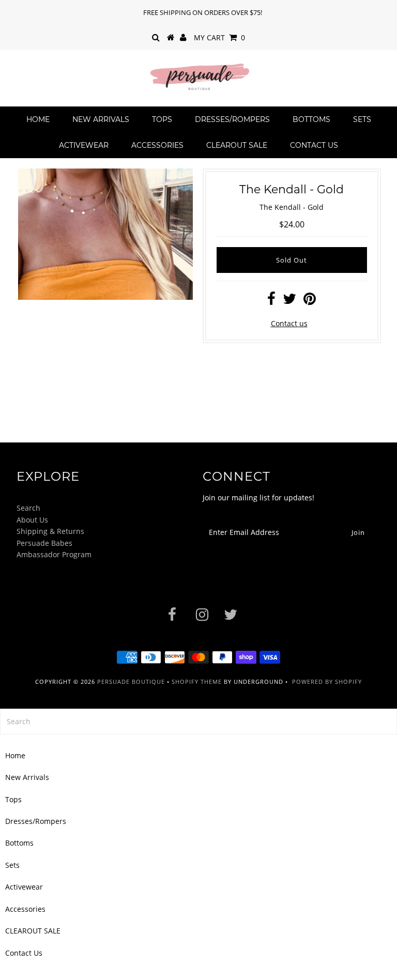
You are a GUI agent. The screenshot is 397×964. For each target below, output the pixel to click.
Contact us (289, 323)
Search (28, 508)
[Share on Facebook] (271, 301)
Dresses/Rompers (232, 119)
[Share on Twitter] (289, 301)
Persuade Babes (44, 543)
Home (38, 119)
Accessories (157, 145)
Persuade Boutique (131, 681)
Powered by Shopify (327, 681)
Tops (162, 119)
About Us (32, 520)
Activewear (84, 145)
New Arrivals (100, 119)
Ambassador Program (54, 554)
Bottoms (311, 119)
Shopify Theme (197, 681)
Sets (362, 119)
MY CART (219, 37)
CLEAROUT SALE (236, 145)
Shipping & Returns (50, 531)
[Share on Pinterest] (309, 301)
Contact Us (314, 145)
